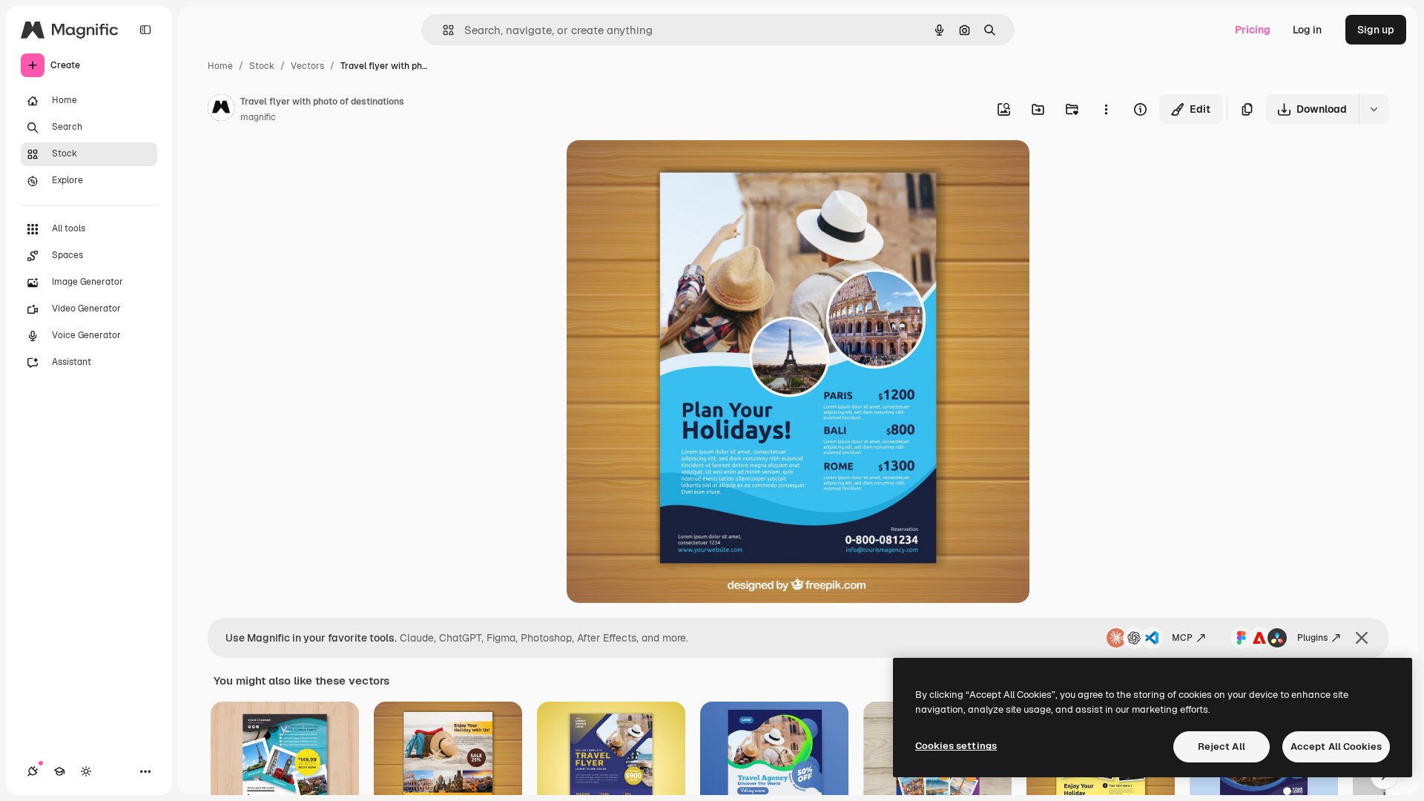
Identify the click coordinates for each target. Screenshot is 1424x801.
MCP (1182, 638)
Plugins (1312, 638)
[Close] (1362, 638)
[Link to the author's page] (221, 109)
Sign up (1375, 29)
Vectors (307, 66)
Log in (1307, 29)
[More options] (1106, 109)
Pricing (1252, 29)
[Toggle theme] (86, 771)
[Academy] (59, 771)
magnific (258, 117)
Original (661, 169)
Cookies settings (956, 745)
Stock (261, 66)
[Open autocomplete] (442, 30)
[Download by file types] (1373, 109)
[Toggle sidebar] (145, 30)
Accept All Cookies (1336, 746)
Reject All (1221, 746)
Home (220, 66)
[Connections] (32, 771)
